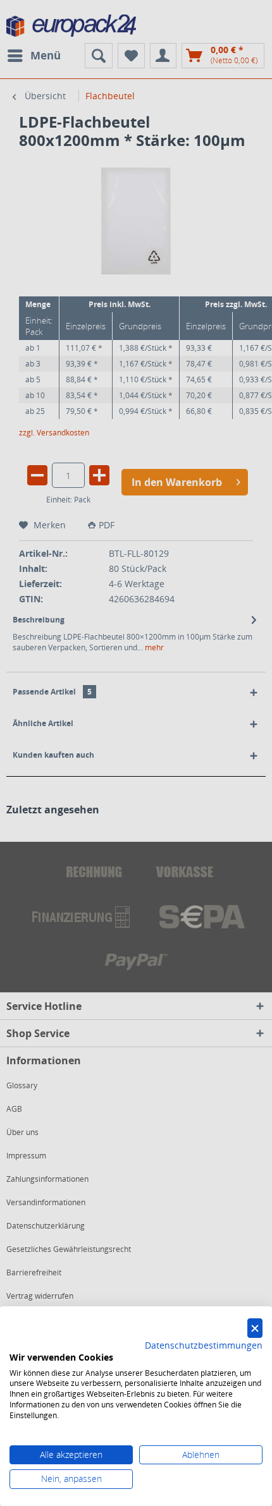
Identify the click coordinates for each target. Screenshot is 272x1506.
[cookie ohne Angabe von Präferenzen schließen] (255, 1328)
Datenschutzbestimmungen (204, 1345)
